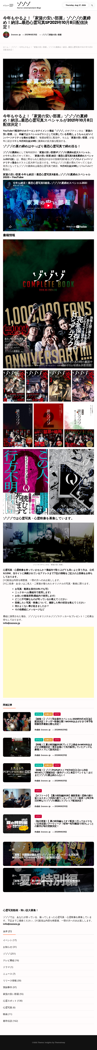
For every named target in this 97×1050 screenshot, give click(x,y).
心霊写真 (7, 1007)
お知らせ (48, 714)
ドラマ (6, 967)
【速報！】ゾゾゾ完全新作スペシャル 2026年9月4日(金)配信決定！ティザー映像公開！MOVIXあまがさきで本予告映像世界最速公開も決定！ (64, 721)
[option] (31, 1044)
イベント (39, 714)
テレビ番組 (8, 960)
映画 (5, 1014)
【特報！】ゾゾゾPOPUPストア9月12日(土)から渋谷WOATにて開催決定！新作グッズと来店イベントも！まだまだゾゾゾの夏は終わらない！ (63, 772)
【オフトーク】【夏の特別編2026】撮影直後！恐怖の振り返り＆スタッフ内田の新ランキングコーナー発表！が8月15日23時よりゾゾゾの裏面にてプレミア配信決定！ (64, 798)
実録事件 (7, 987)
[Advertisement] (48, 644)
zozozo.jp (16, 34)
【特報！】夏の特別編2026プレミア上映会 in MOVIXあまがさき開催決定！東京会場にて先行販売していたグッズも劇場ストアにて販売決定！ (63, 747)
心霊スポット (10, 1000)
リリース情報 (10, 980)
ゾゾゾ (23, 4)
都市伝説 (7, 1020)
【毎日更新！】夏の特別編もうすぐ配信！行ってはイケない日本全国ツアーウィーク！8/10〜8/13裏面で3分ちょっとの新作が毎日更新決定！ (64, 824)
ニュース (7, 973)
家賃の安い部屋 (55, 34)
